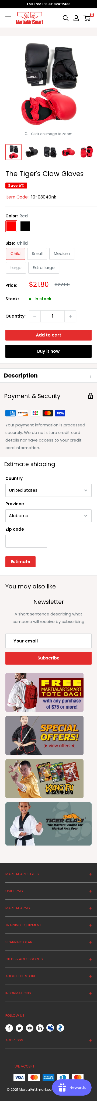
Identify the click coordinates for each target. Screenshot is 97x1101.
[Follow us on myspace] (50, 1028)
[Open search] (66, 18)
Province (14, 504)
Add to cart (48, 335)
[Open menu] (8, 18)
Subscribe (48, 658)
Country (14, 478)
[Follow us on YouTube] (29, 1028)
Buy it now (48, 351)
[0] (87, 18)
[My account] (76, 18)
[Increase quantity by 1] (70, 316)
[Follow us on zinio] (60, 1028)
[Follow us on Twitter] (19, 1028)
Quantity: (15, 316)
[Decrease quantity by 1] (34, 316)
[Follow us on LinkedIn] (40, 1028)
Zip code (14, 529)
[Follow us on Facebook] (9, 1028)
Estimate (20, 561)
